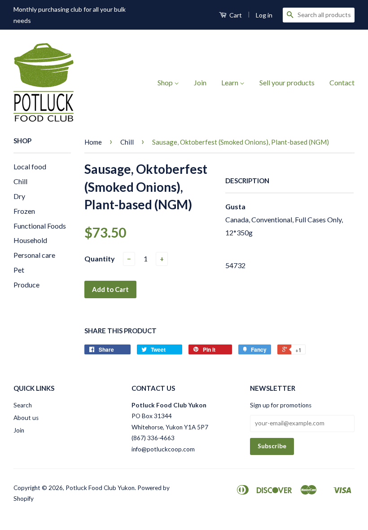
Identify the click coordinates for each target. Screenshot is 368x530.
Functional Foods (39, 225)
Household (30, 240)
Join (200, 82)
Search (22, 405)
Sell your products (287, 82)
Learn (230, 82)
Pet (18, 269)
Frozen (24, 211)
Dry (19, 196)
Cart (235, 15)
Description (247, 181)
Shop (166, 82)
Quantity (99, 258)
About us (26, 417)
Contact (342, 82)
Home (93, 142)
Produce (26, 284)
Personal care (34, 255)
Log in (264, 15)
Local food (29, 166)
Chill (20, 181)
